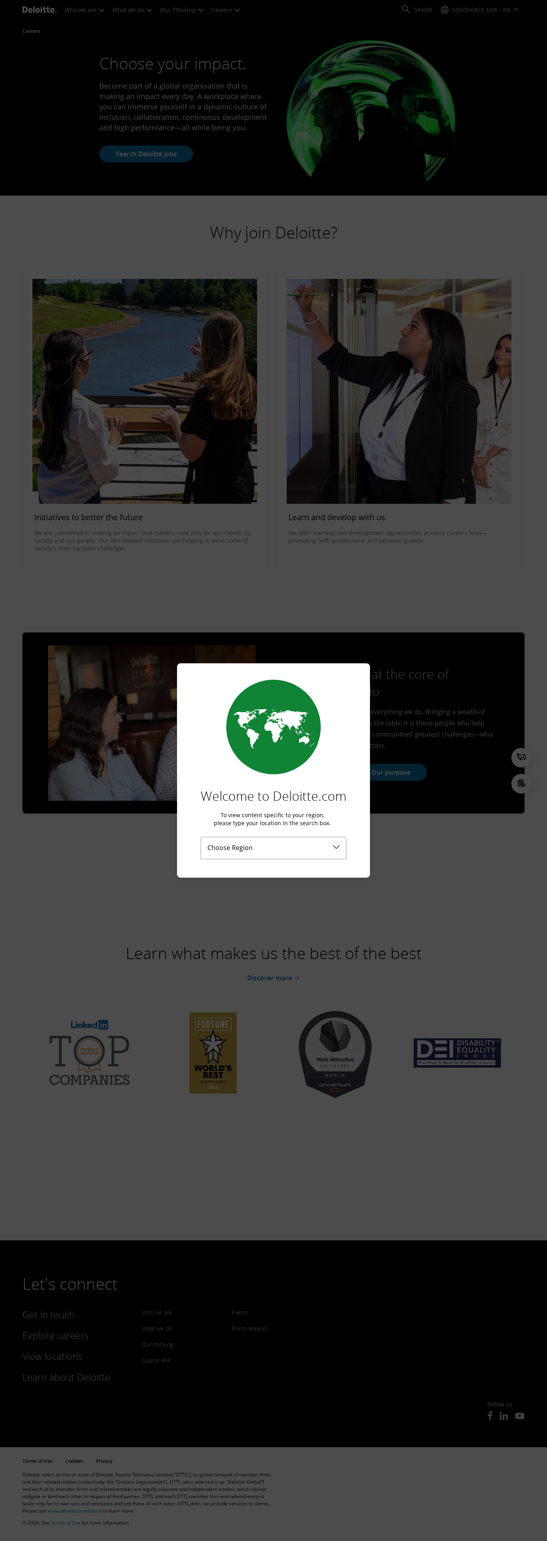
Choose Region (230, 847)
